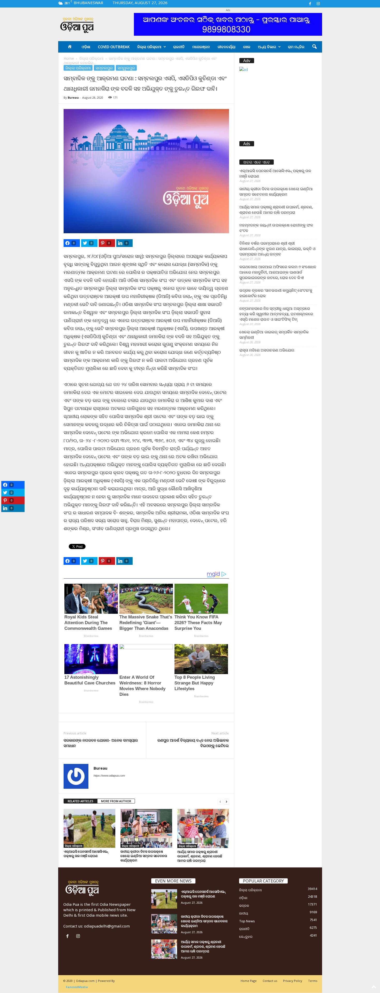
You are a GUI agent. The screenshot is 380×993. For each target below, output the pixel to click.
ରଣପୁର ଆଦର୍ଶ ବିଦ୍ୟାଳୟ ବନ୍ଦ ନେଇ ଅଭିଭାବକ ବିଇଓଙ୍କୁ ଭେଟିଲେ (193, 743)
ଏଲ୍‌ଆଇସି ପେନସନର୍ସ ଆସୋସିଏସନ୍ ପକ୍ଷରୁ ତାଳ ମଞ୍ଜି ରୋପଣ (86, 853)
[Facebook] (310, 4)
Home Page (249, 981)
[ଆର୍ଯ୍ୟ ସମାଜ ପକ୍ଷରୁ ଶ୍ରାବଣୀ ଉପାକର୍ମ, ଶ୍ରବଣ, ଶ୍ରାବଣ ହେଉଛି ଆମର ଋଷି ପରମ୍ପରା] (203, 828)
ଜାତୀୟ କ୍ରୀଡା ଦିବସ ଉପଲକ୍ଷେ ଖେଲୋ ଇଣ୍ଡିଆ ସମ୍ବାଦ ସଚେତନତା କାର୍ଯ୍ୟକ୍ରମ (143, 856)
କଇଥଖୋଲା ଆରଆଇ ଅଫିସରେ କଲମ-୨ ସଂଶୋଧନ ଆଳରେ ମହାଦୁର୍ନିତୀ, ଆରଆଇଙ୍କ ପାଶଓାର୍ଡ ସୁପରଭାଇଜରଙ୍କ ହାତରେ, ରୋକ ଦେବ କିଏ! (277, 272)
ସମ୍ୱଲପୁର (126, 67)
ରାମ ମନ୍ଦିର (296, 46)
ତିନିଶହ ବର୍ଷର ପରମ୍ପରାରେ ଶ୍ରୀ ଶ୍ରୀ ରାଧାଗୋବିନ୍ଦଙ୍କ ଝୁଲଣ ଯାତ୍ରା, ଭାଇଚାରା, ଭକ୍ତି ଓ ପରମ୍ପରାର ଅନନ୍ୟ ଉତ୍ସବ (277, 248)
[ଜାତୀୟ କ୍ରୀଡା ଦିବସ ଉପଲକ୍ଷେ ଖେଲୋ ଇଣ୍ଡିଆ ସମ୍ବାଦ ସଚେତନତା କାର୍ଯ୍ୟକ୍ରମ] (146, 828)
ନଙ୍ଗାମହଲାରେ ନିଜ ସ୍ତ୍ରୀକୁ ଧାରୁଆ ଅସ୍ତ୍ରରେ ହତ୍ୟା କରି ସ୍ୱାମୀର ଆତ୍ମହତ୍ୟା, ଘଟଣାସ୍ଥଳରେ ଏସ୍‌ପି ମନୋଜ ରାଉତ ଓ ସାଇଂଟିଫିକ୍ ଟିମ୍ (276, 314)
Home (69, 58)
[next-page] (226, 801)
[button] (314, 47)
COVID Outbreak (114, 46)
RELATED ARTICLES (80, 801)
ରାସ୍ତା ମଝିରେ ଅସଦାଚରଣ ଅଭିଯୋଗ (266, 350)
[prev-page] (220, 801)
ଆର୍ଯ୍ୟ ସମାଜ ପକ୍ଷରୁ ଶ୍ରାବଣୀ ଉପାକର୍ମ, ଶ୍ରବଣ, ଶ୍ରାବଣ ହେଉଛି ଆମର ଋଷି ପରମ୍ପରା (199, 856)
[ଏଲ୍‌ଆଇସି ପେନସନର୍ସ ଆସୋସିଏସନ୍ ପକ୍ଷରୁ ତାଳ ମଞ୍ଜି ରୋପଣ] (89, 828)
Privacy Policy (292, 981)
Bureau (73, 97)
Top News (247, 921)
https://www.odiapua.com (109, 775)
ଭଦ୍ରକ (244, 905)
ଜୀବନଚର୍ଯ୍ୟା (226, 46)
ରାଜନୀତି (179, 46)
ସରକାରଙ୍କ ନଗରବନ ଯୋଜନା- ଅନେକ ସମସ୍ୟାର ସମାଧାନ (101, 743)
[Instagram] (318, 4)
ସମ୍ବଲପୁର (104, 67)
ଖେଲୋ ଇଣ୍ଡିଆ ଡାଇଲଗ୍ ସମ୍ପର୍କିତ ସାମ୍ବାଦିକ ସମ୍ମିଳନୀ (274, 334)
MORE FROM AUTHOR (116, 801)
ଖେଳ (246, 46)
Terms (312, 981)
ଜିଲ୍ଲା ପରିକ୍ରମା (149, 46)
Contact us (270, 981)
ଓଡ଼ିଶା (86, 46)
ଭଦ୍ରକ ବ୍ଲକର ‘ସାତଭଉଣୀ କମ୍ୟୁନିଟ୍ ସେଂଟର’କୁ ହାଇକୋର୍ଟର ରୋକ (275, 293)
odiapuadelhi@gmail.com (107, 926)
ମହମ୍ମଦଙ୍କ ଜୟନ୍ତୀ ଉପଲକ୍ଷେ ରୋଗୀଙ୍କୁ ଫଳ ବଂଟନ (276, 227)
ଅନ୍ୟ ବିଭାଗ (267, 46)
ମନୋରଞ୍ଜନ (201, 46)
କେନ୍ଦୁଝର (246, 936)
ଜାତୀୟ (243, 913)
